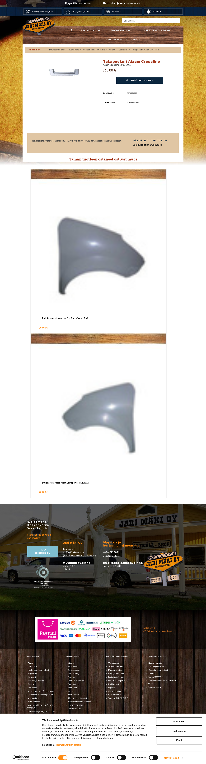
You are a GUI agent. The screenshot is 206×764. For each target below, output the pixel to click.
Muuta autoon (34, 701)
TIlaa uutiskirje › (42, 551)
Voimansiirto (33, 698)
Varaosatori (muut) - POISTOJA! (41, 711)
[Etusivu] (71, 30)
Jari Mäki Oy (157, 11)
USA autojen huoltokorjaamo (42, 11)
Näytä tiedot (171, 757)
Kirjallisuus (32, 673)
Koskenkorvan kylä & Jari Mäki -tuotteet (161, 682)
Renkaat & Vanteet (76, 680)
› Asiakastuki (149, 627)
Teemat (152, 673)
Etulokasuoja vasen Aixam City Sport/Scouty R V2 (65, 483)
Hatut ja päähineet (116, 673)
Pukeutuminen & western (157, 30)
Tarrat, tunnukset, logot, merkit (41, 691)
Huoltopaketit (74, 670)
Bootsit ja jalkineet (116, 677)
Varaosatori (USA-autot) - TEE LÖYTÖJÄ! (39, 706)
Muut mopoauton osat (77, 698)
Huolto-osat (73, 666)
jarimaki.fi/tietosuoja (68, 744)
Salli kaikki (179, 721)
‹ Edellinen (34, 49)
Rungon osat (73, 684)
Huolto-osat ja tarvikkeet (38, 670)
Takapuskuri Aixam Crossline (145, 49)
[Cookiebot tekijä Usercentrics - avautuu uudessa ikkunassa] (21, 757)
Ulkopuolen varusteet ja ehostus (41, 694)
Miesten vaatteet (115, 666)
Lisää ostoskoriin (142, 80)
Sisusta (31, 684)
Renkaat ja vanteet (36, 680)
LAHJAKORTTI (74, 708)
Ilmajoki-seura (155, 687)
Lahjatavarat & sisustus (121, 39)
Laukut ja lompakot (116, 680)
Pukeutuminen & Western (117, 656)
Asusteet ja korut (115, 691)
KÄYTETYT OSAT (75, 705)
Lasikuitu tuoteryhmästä (147, 144)
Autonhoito (32, 666)
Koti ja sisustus (114, 684)
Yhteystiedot (117, 11)
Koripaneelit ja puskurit (94, 49)
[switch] (95, 757)
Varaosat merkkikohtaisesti (80, 701)
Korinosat (74, 49)
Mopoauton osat (121, 30)
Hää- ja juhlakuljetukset (80, 11)
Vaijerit (71, 691)
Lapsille (111, 687)
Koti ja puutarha (155, 663)
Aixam (112, 49)
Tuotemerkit (113, 663)
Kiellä (179, 740)
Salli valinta (179, 731)
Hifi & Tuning (73, 673)
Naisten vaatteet (115, 670)
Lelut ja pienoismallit (157, 666)
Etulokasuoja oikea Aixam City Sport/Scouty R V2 (65, 318)
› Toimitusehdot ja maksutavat (157, 631)
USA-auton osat (90, 30)
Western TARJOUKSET (118, 698)
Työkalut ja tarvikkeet (158, 670)
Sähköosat (32, 687)
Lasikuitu (123, 49)
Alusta (30, 663)
